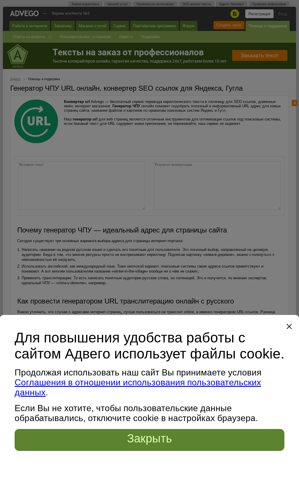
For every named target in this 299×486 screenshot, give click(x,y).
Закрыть (149, 438)
